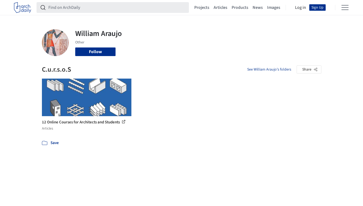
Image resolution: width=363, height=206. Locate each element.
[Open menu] (345, 7)
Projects (201, 7)
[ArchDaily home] (22, 7)
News (258, 7)
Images (273, 7)
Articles (220, 7)
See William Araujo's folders (269, 69)
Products (240, 7)
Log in (300, 7)
